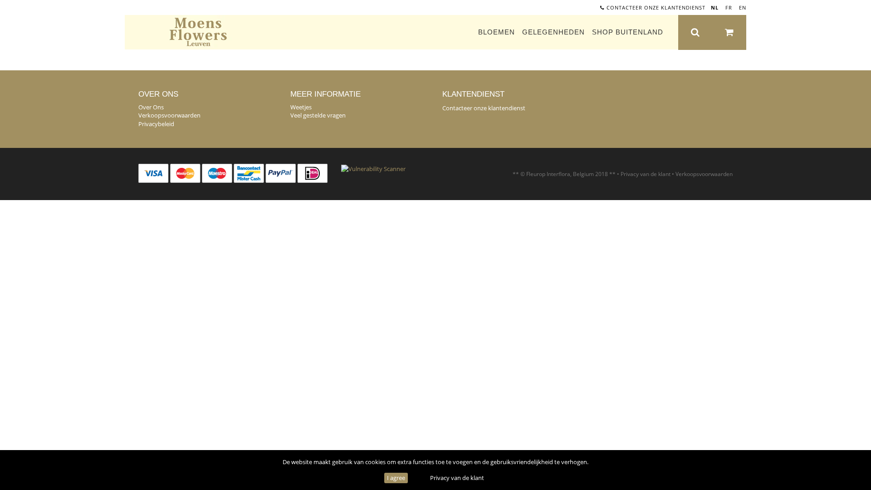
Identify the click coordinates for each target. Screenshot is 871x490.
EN (742, 7)
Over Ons (151, 107)
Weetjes (301, 107)
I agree (396, 478)
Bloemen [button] (496, 32)
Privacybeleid (156, 124)
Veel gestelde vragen (318, 115)
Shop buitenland (627, 32)
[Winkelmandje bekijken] (729, 32)
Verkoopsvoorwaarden (169, 115)
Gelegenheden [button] (553, 32)
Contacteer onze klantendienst (655, 7)
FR (728, 7)
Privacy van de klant (457, 478)
